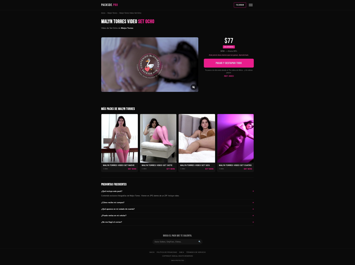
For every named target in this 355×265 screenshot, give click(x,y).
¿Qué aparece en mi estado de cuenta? (177, 209)
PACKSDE (109, 5)
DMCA (181, 252)
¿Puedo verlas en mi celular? (177, 215)
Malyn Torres (112, 13)
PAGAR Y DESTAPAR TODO (229, 63)
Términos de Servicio (196, 252)
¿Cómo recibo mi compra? (177, 202)
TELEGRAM (240, 5)
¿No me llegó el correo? (177, 222)
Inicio (103, 13)
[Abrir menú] (251, 5)
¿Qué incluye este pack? (177, 191)
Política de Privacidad (167, 252)
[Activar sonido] (194, 87)
